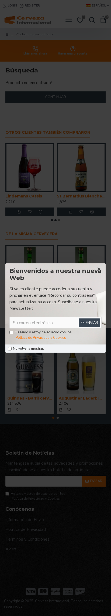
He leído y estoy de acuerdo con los (43, 335)
